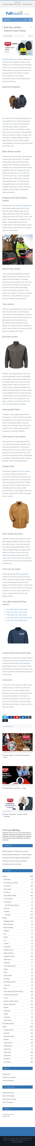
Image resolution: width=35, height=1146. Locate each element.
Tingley (6, 1014)
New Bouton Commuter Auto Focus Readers (14, 861)
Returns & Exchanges (8, 1096)
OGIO (5, 988)
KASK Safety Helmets (10, 966)
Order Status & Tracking (9, 1099)
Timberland (7, 1011)
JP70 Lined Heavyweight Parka (17, 620)
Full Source (15, 832)
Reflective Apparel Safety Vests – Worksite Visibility (17, 4)
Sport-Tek (6, 908)
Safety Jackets (8, 1046)
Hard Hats (6, 1033)
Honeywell (7, 963)
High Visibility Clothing (10, 895)
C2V (5, 940)
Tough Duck (7, 1017)
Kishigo (6, 969)
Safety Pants (7, 1049)
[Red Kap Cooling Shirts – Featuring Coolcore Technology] (17, 804)
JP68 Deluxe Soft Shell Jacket (16, 615)
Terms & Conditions (7, 1102)
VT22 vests (20, 471)
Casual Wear (7, 886)
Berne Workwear (8, 924)
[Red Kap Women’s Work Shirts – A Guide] (17, 776)
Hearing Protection (9, 1036)
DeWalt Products (8, 950)
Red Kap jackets (8, 59)
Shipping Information (8, 1093)
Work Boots (7, 1058)
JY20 (4, 444)
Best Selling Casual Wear (11, 883)
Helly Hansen (7, 959)
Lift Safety (6, 979)
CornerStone (7, 947)
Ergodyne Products (9, 956)
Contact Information (8, 1080)
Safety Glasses (8, 1043)
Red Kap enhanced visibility (18, 205)
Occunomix (7, 985)
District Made (7, 889)
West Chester (7, 1020)
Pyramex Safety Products (11, 1001)
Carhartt (6, 943)
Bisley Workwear (8, 927)
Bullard (6, 937)
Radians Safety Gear (10, 1004)
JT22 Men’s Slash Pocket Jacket (17, 609)
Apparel (4, 876)
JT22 (8, 276)
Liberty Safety (8, 975)
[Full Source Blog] (17, 13)
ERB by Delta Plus (9, 953)
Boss (5, 934)
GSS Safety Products (8, 1023)
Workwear (7, 911)
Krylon (5, 972)
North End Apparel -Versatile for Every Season (15, 851)
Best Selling (7, 879)
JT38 (23, 326)
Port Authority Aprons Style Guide (11, 864)
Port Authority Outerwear (12, 905)
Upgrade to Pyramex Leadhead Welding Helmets (16, 858)
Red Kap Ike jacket (22, 574)
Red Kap (30, 36)
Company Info (6, 1074)
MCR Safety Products (10, 982)
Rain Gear (8, 915)
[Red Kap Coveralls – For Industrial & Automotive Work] (17, 743)
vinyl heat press (25, 663)
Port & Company (8, 899)
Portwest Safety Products (11, 994)
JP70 (4, 417)
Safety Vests (7, 1055)
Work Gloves (7, 1062)
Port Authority (7, 902)
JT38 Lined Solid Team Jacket (16, 612)
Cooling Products (8, 1030)
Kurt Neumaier (8, 36)
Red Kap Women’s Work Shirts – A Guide (15, 788)
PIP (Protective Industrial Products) (13, 991)
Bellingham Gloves (9, 921)
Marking (6, 1039)
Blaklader (6, 931)
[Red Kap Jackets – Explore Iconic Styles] (17, 48)
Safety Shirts (7, 1052)
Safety (4, 1026)
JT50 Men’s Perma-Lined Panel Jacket (19, 618)
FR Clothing (7, 892)
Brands (4, 918)
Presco (6, 998)
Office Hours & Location (9, 1077)
